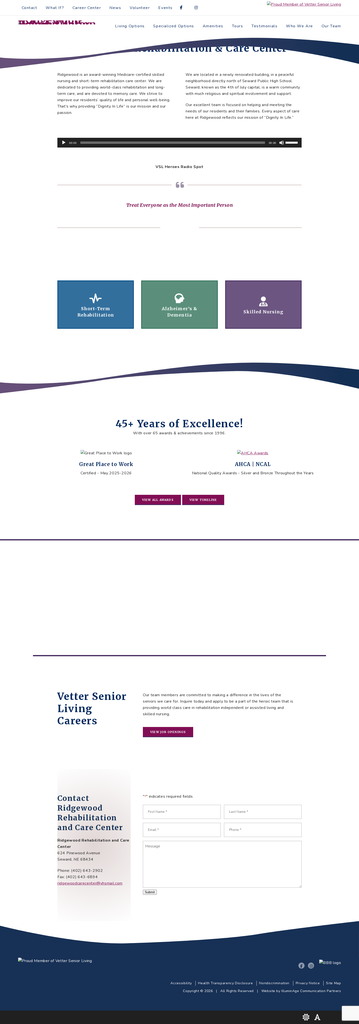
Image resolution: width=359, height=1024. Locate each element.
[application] (179, 143)
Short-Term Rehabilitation (95, 304)
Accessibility (181, 983)
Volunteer (140, 7)
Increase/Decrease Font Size (318, 1017)
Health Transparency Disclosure (225, 983)
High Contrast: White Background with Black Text (306, 1017)
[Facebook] (183, 8)
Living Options (130, 26)
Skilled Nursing (263, 304)
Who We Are (299, 26)
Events (165, 7)
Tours (237, 26)
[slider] (292, 142)
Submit (150, 892)
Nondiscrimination (274, 983)
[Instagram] (198, 8)
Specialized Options (173, 26)
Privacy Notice (308, 983)
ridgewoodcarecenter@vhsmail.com (90, 883)
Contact (29, 7)
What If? (55, 7)
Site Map (333, 983)
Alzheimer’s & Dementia (179, 304)
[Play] (63, 142)
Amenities (213, 26)
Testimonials (264, 26)
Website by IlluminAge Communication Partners (301, 991)
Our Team (331, 26)
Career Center (87, 7)
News (115, 7)
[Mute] (281, 142)
